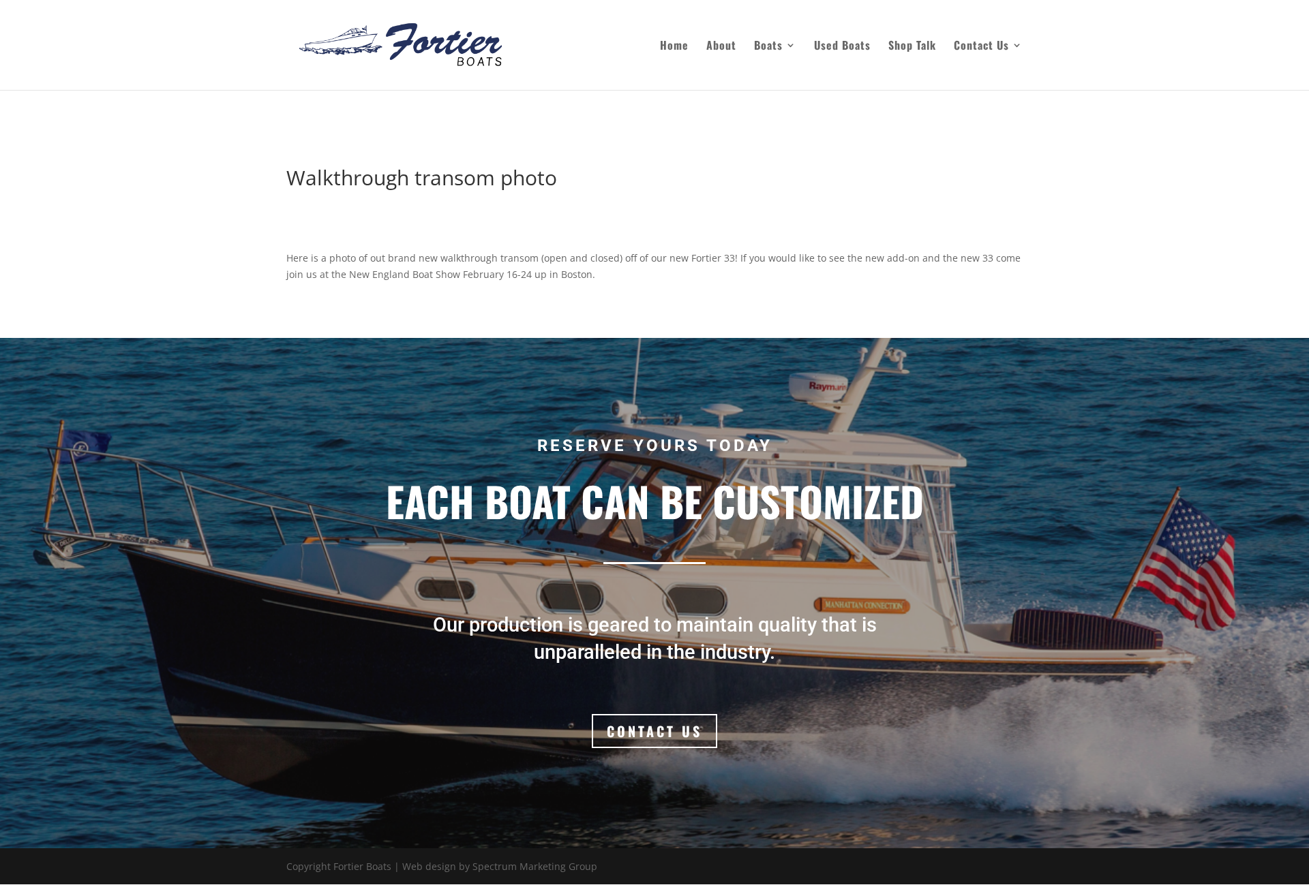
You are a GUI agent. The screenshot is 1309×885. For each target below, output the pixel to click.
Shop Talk (912, 46)
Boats (768, 46)
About (721, 46)
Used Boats (842, 46)
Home (674, 46)
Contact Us (981, 46)
